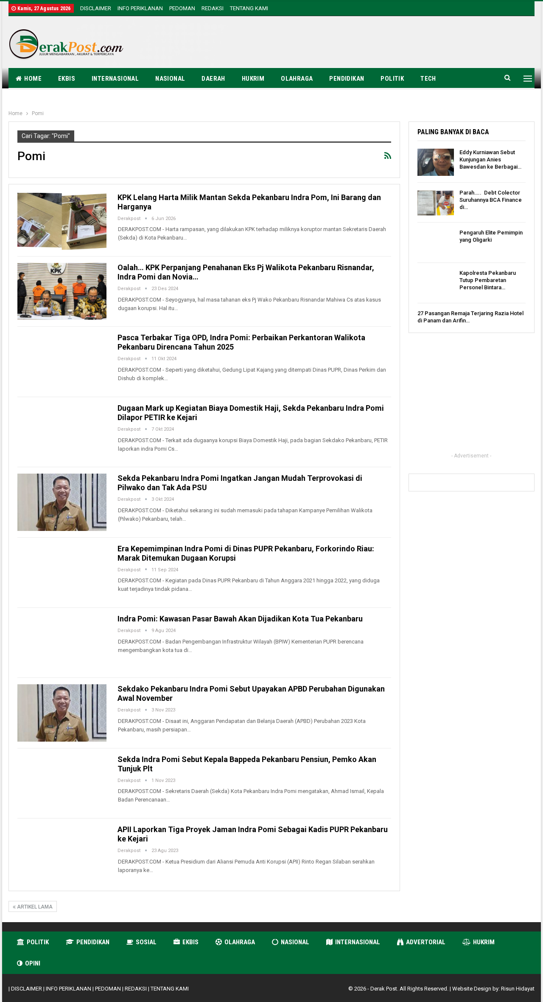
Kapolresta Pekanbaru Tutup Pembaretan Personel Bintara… (487, 280)
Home (33, 78)
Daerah (213, 78)
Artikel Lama (34, 907)
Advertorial (425, 942)
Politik (392, 78)
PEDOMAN (182, 8)
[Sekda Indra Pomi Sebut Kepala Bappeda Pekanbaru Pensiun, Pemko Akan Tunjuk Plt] (61, 783)
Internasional (115, 78)
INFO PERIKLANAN (140, 8)
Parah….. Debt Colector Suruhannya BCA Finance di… (490, 199)
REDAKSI (213, 8)
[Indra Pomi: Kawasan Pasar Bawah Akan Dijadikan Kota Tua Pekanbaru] (61, 642)
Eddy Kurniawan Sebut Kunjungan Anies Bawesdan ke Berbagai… (490, 159)
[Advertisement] (380, 43)
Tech (428, 78)
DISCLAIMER (95, 8)
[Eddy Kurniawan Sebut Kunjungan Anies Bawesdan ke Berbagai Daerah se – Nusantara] (435, 162)
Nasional (170, 78)
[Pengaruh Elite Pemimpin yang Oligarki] (435, 242)
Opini (32, 963)
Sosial (146, 942)
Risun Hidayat (518, 988)
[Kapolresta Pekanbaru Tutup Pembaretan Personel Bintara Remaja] (435, 282)
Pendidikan (346, 78)
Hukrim (253, 78)
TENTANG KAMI (249, 8)
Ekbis (66, 78)
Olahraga (297, 78)
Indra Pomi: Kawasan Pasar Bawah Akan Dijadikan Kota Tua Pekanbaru (240, 618)
